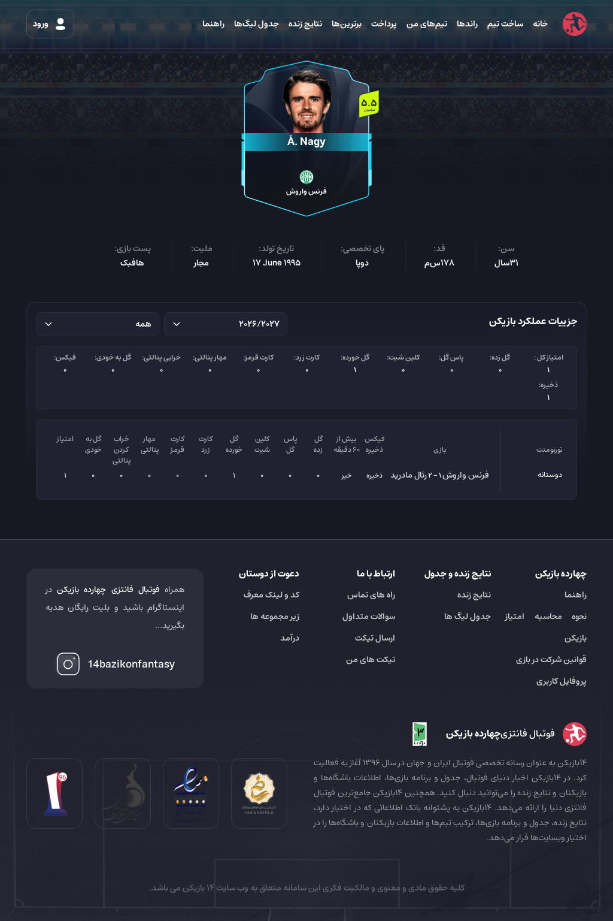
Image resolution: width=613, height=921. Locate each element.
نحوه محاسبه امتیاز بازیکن (546, 627)
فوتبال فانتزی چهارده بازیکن (108, 589)
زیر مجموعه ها (274, 616)
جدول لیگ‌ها (256, 24)
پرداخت (384, 24)
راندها (467, 24)
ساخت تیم (505, 24)
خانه (540, 24)
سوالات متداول (368, 616)
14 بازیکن (197, 888)
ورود (41, 24)
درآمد (289, 638)
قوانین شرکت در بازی (551, 660)
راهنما (213, 24)
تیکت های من (370, 660)
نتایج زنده (305, 24)
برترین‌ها (347, 24)
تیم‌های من (426, 24)
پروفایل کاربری (561, 681)
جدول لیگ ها (467, 616)
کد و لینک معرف (271, 595)
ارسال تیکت (375, 638)
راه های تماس (371, 595)
